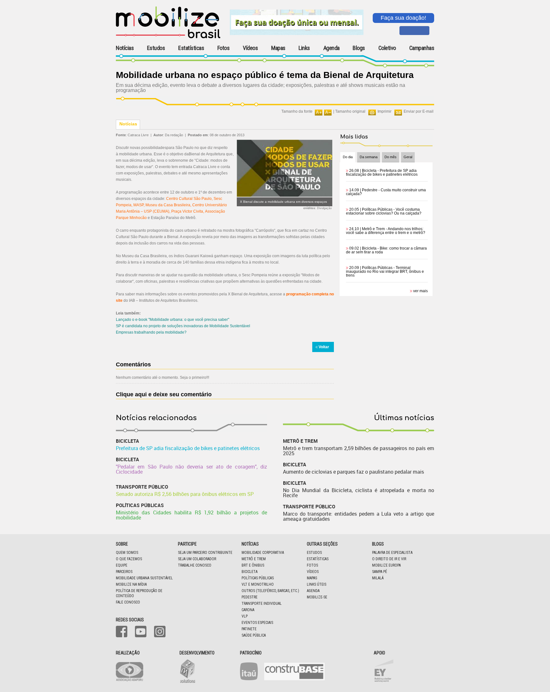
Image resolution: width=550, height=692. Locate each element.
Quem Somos (127, 552)
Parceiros (124, 571)
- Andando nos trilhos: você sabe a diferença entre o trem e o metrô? (385, 231)
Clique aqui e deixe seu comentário (164, 394)
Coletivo (387, 48)
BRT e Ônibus (253, 565)
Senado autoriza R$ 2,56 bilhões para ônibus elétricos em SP (185, 494)
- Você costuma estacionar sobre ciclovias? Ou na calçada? (383, 211)
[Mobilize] (168, 37)
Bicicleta (249, 571)
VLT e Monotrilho (258, 584)
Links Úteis (316, 584)
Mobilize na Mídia (131, 584)
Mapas (278, 48)
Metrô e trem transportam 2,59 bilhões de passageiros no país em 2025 (358, 451)
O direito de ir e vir (389, 559)
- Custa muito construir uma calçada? (386, 192)
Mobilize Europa (386, 565)
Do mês (390, 157)
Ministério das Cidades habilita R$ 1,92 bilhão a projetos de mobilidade (191, 515)
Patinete (249, 629)
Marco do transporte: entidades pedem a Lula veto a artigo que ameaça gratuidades (358, 516)
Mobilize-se (317, 597)
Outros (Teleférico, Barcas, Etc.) (270, 591)
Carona (248, 610)
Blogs (359, 48)
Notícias (125, 48)
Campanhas (421, 48)
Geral (408, 157)
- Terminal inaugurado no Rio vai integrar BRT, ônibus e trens (385, 271)
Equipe (121, 565)
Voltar (324, 347)
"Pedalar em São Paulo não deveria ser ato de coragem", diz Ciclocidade (191, 469)
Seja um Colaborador (197, 559)
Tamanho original (350, 111)
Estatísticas (191, 48)
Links (304, 48)
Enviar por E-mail (419, 111)
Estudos (156, 48)
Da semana (368, 157)
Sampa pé (379, 571)
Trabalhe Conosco (194, 565)
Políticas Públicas (258, 578)
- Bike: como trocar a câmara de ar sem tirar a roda (386, 250)
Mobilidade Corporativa (263, 552)
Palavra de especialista (392, 552)
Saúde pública (254, 635)
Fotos (223, 48)
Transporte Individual (262, 603)
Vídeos (250, 48)
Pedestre (249, 597)
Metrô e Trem (254, 559)
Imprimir (384, 111)
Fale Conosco (128, 602)
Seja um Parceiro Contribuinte (205, 552)
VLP (245, 616)
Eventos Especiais (257, 622)
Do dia (348, 157)
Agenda (331, 48)
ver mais (420, 291)
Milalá (378, 578)
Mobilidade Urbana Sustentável (144, 578)
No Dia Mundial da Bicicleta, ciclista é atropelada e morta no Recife (358, 493)
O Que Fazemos (129, 559)
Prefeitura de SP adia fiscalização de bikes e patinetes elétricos (188, 448)
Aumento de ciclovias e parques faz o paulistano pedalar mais (353, 471)
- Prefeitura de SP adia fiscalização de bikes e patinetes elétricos (382, 172)
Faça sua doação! (403, 18)
